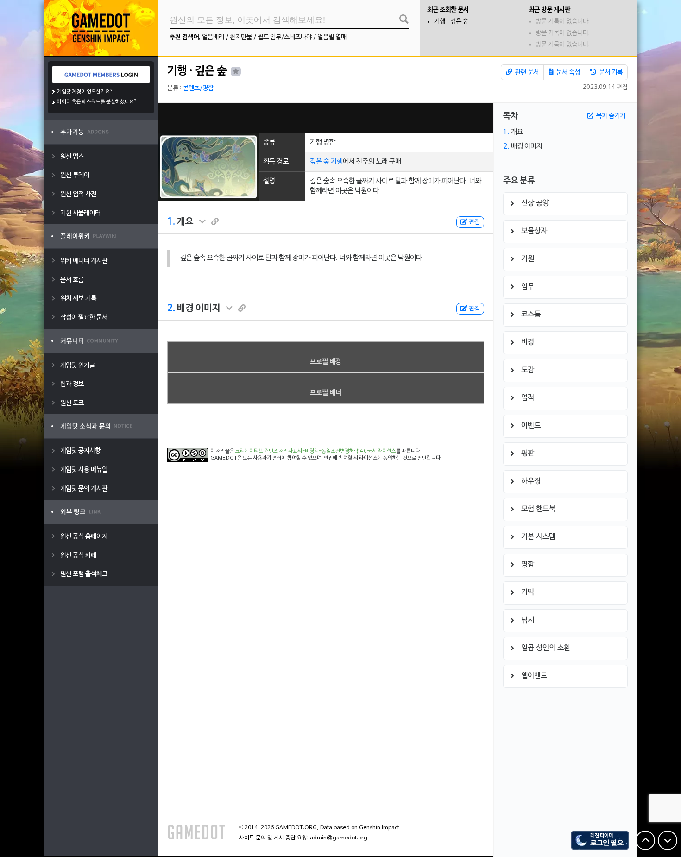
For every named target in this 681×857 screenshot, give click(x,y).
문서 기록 (610, 72)
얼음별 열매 (332, 37)
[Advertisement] (325, 118)
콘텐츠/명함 (198, 88)
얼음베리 (213, 37)
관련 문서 (526, 72)
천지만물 (241, 37)
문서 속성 (567, 72)
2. (171, 308)
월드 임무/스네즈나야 (285, 37)
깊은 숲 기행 (326, 161)
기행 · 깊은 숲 (451, 21)
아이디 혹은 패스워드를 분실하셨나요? (97, 102)
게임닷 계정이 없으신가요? (85, 92)
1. (171, 222)
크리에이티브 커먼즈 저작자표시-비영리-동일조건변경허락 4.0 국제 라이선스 (315, 451)
